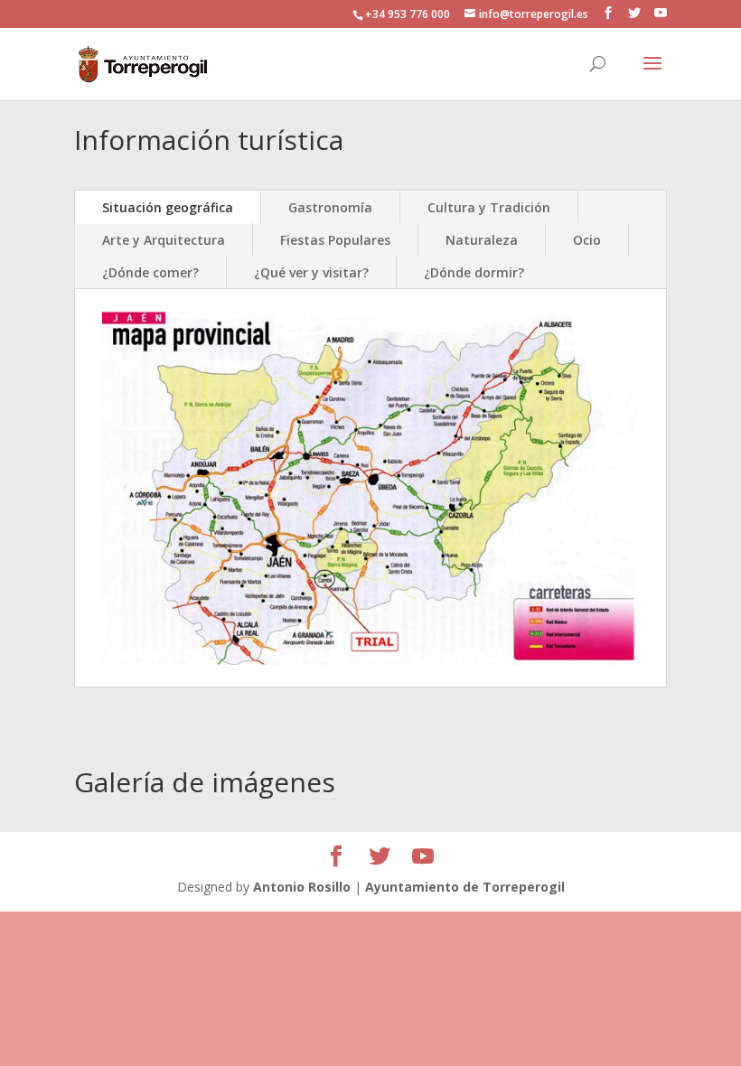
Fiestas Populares (335, 239)
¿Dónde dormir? (474, 272)
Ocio (587, 239)
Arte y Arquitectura (163, 239)
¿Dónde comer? (150, 272)
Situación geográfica (167, 207)
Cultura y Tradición (488, 207)
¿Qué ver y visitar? (311, 272)
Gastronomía (330, 207)
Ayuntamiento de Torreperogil (465, 886)
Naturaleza (482, 239)
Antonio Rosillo (302, 886)
